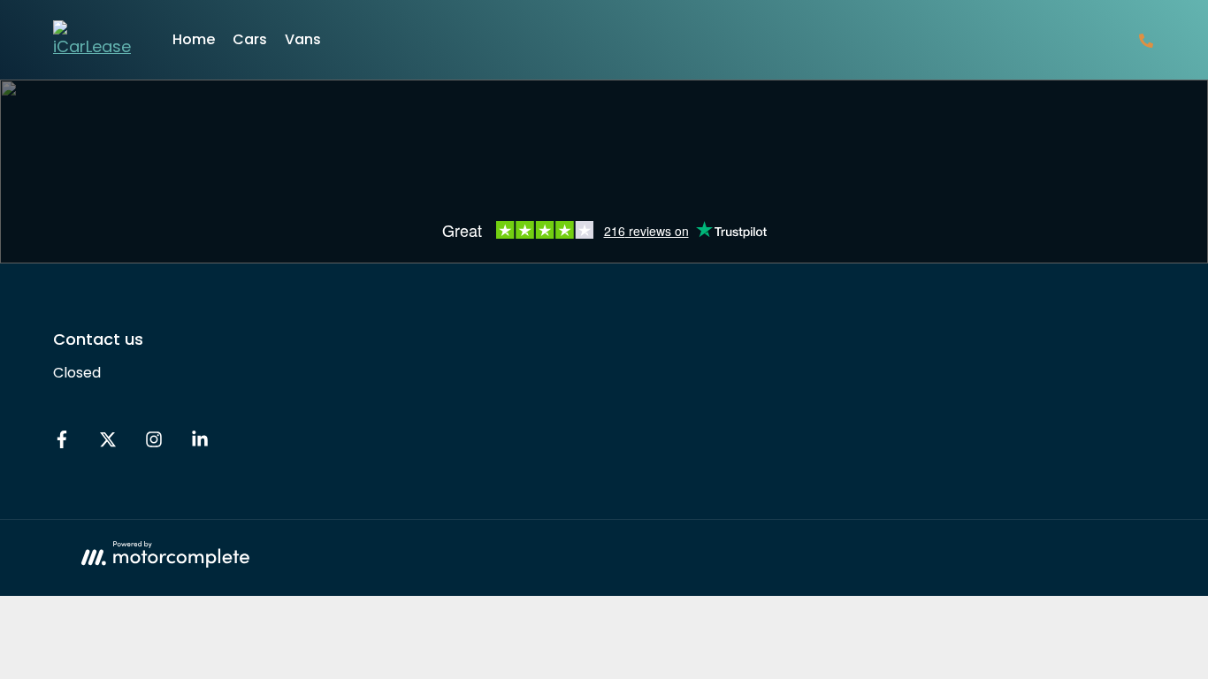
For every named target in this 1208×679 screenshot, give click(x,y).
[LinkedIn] (200, 443)
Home (193, 39)
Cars (250, 39)
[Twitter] (108, 443)
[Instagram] (154, 443)
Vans (303, 39)
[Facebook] (62, 443)
